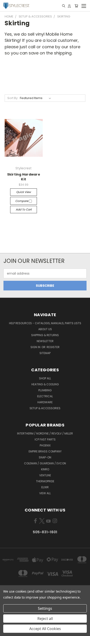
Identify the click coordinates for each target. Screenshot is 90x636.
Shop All (45, 378)
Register (53, 347)
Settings (45, 608)
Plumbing (45, 390)
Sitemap (45, 353)
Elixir (45, 487)
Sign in (35, 347)
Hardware (45, 402)
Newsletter (45, 341)
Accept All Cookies (45, 628)
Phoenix (45, 445)
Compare (22, 201)
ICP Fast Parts (45, 439)
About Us (45, 329)
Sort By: (12, 98)
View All (45, 493)
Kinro (45, 469)
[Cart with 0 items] (76, 6)
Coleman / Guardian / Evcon (45, 463)
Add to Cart (24, 209)
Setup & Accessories (45, 408)
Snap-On (45, 457)
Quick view (23, 192)
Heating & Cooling (45, 384)
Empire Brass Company (45, 451)
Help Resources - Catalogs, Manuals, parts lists (45, 323)
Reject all (45, 618)
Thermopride (45, 481)
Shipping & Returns (45, 335)
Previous (7, 631)
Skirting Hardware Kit (23, 177)
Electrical (45, 396)
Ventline (45, 475)
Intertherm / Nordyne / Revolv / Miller (45, 433)
